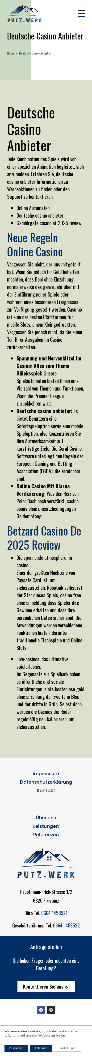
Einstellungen (67, 1048)
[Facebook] (41, 1010)
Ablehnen (41, 1048)
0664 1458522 (66, 925)
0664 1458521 (54, 912)
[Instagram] (51, 1010)
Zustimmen (16, 1048)
